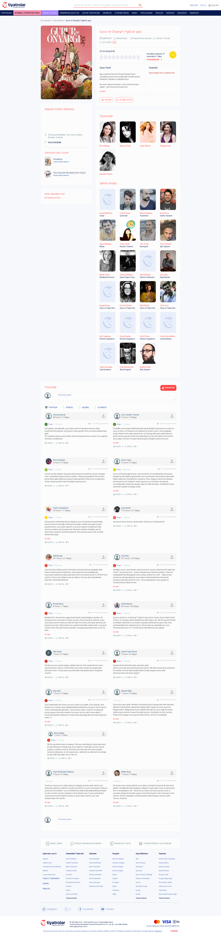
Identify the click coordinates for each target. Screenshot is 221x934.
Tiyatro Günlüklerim (61, 508)
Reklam (45, 871)
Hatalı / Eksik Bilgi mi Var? (55, 194)
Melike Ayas (126, 772)
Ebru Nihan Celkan (165, 882)
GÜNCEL (69, 407)
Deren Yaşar (126, 460)
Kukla (68, 890)
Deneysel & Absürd (73, 882)
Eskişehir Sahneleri (96, 886)
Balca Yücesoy (164, 867)
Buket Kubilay (164, 871)
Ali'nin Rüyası (140, 863)
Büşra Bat (57, 691)
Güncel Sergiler (118, 859)
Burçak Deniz (58, 604)
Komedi (148, 38)
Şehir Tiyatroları (71, 867)
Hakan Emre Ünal (165, 886)
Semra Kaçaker (59, 460)
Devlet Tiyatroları (72, 863)
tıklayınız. (158, 931)
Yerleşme (115, 890)
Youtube (110, 909)
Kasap (138, 890)
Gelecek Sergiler (118, 863)
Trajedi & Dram (139, 38)
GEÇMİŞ (85, 407)
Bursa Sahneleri (95, 878)
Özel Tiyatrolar (71, 859)
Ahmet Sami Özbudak (167, 859)
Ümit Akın (125, 556)
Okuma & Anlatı (71, 894)
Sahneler (107, 13)
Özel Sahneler (94, 859)
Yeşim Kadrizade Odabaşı (63, 772)
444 (137, 859)
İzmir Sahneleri (94, 882)
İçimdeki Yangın (141, 886)
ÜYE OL (203, 5)
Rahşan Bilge (126, 691)
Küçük (138, 894)
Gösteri (68, 886)
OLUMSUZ (102, 407)
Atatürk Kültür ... (122, 38)
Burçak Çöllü (163, 875)
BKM (105, 38)
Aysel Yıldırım (164, 863)
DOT (110, 38)
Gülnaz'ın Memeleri (143, 878)
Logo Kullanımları (49, 875)
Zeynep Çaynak (59, 415)
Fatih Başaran (126, 604)
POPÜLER (53, 407)
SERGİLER (170, 13)
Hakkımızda (47, 863)
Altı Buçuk (139, 867)
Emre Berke (126, 508)
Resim (114, 875)
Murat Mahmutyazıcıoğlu (168, 894)
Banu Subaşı (59, 733)
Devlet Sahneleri (95, 863)
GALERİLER (182, 13)
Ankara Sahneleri (95, 875)
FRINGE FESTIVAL (50, 13)
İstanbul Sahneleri (95, 871)
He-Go (138, 882)
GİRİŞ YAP (194, 5)
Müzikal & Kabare (72, 878)
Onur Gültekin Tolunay (130, 415)
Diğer (114, 894)
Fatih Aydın (57, 652)
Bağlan (214, 5)
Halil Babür (163, 890)
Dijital (114, 886)
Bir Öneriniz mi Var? (52, 198)
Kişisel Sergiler (117, 867)
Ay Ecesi (139, 871)
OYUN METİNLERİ (122, 13)
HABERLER (194, 13)
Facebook (88, 909)
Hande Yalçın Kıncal (129, 652)
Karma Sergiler (117, 871)
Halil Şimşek (57, 556)
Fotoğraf (115, 882)
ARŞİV (134, 13)
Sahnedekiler (58, 20)
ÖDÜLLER (159, 13)
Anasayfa (47, 20)
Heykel (114, 878)
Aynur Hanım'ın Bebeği (144, 875)
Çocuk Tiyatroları (91, 13)
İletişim (45, 859)
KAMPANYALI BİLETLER (69, 13)
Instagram (52, 909)
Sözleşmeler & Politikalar (52, 867)
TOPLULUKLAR (146, 13)
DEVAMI (102, 91)
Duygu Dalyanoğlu (165, 878)
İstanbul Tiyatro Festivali (27, 13)
